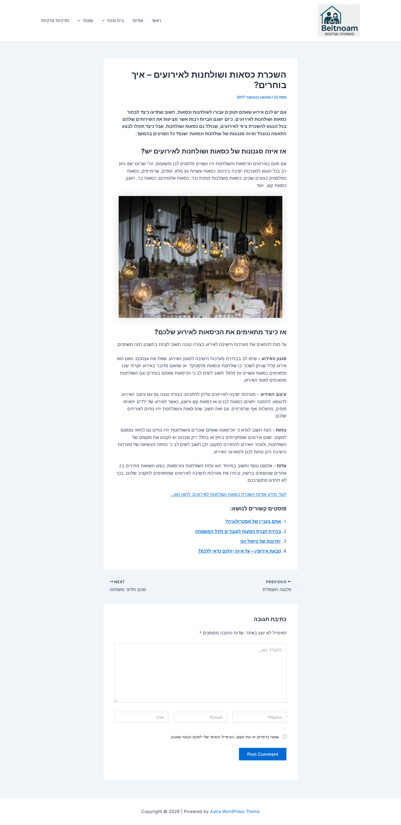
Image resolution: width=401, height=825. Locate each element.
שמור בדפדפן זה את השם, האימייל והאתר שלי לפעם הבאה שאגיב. (224, 736)
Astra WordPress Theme (235, 811)
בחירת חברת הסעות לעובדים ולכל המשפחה (238, 531)
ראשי (156, 20)
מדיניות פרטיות (55, 20)
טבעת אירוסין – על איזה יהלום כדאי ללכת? (239, 551)
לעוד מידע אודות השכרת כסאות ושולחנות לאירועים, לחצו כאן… (228, 494)
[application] (104, 20)
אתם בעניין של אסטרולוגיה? (253, 521)
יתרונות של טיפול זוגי (260, 541)
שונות (88, 20)
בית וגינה (115, 20)
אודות (138, 20)
